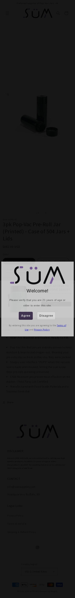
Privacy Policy (42, 329)
